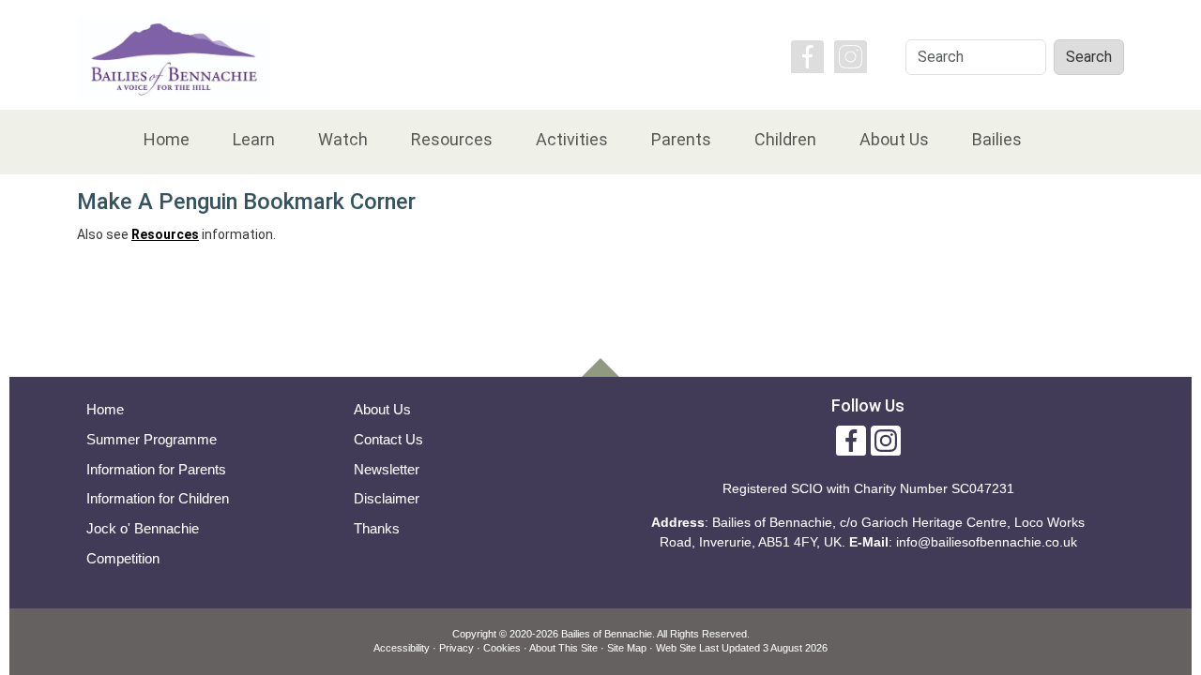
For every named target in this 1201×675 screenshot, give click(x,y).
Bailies (997, 139)
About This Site (563, 647)
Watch (343, 139)
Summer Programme (151, 439)
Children (785, 139)
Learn (254, 139)
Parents (681, 139)
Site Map (626, 647)
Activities (572, 139)
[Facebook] (807, 55)
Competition (123, 558)
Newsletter (386, 469)
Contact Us (388, 439)
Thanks (377, 528)
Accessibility (401, 647)
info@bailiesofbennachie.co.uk (986, 541)
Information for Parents (156, 469)
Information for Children (157, 498)
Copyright (474, 633)
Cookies (502, 647)
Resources (452, 139)
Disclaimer (386, 498)
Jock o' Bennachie (142, 528)
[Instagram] (850, 55)
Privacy (456, 647)
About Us (894, 139)
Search (1089, 57)
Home (167, 139)
